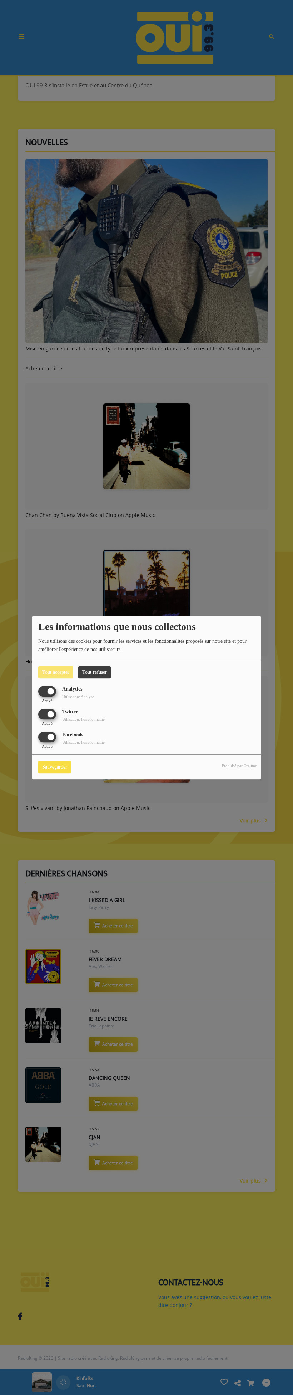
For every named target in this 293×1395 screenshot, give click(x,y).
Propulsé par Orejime (239, 766)
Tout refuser (94, 672)
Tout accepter (55, 672)
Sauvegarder (54, 767)
